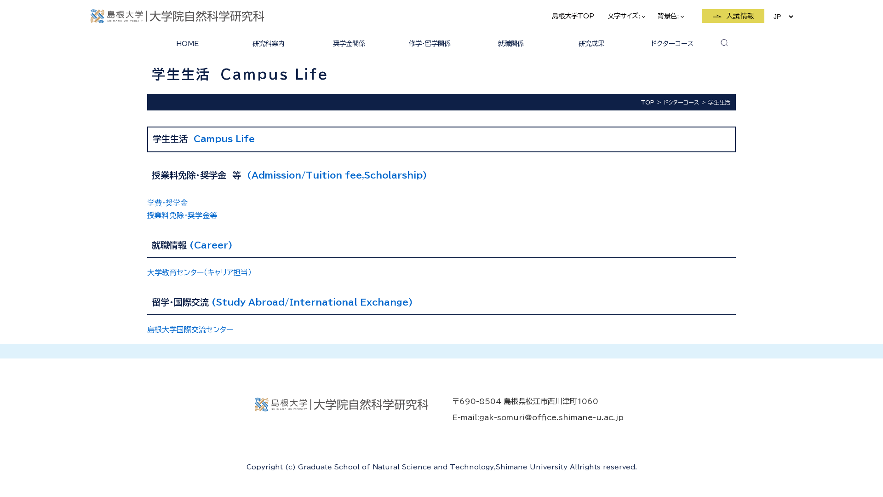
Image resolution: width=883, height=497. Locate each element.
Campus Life (224, 138)
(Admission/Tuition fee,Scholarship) (337, 175)
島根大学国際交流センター (190, 329)
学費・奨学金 (167, 203)
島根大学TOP (573, 15)
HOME (187, 43)
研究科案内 (268, 43)
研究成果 (591, 43)
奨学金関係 (349, 43)
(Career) (211, 245)
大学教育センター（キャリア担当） (199, 272)
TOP (647, 102)
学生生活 (719, 102)
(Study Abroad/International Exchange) (312, 302)
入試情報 (740, 15)
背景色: (669, 15)
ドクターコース (672, 43)
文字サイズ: (625, 15)
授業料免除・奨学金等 (182, 215)
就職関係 (511, 43)
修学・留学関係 (430, 43)
